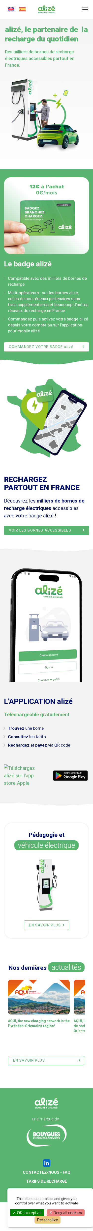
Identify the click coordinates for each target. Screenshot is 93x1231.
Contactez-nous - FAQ (46, 1172)
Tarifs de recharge (46, 1181)
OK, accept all (28, 1213)
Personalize (47, 1220)
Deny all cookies (67, 1212)
